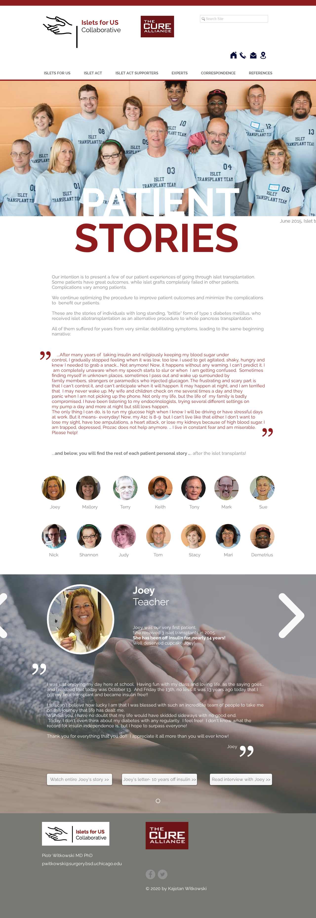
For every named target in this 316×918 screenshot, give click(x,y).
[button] (55, 507)
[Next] (282, 694)
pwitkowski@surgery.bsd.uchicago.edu (82, 863)
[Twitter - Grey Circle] (162, 874)
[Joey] (158, 801)
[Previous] (33, 694)
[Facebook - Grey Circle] (150, 874)
